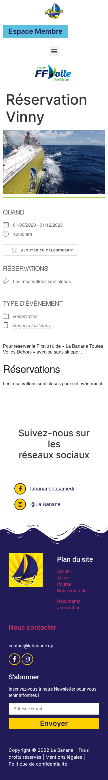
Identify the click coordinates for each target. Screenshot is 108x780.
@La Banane (45, 504)
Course (64, 584)
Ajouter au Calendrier (44, 250)
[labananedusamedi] (20, 489)
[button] (54, 51)
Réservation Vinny (32, 325)
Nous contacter (72, 590)
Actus (63, 577)
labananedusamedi (52, 489)
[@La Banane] (20, 504)
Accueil (64, 571)
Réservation (25, 316)
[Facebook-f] (14, 659)
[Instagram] (27, 659)
